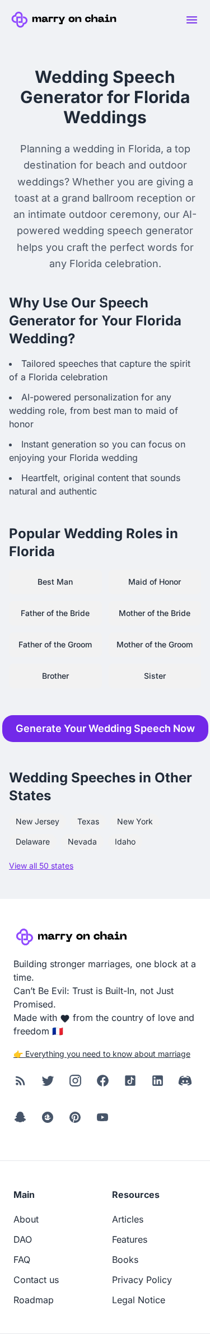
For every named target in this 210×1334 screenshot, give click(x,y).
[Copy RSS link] (20, 1081)
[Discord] (185, 1081)
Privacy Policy (142, 1279)
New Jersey (37, 821)
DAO (22, 1239)
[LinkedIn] (158, 1081)
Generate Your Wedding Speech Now (105, 728)
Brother (55, 675)
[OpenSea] (48, 1118)
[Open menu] (192, 19)
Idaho (125, 841)
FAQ (21, 1259)
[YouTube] (103, 1118)
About (26, 1219)
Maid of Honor (154, 581)
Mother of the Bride (154, 613)
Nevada (82, 841)
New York (135, 821)
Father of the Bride (55, 613)
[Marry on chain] (65, 19)
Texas (88, 821)
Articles (127, 1219)
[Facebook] (103, 1081)
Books (125, 1259)
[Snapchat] (20, 1118)
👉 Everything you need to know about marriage (101, 1053)
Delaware (33, 841)
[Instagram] (75, 1081)
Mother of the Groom (154, 644)
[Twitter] (48, 1081)
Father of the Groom (55, 644)
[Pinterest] (75, 1118)
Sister (155, 675)
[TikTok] (130, 1081)
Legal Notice (138, 1299)
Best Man (55, 581)
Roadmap (33, 1299)
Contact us (36, 1279)
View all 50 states (41, 865)
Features (129, 1239)
